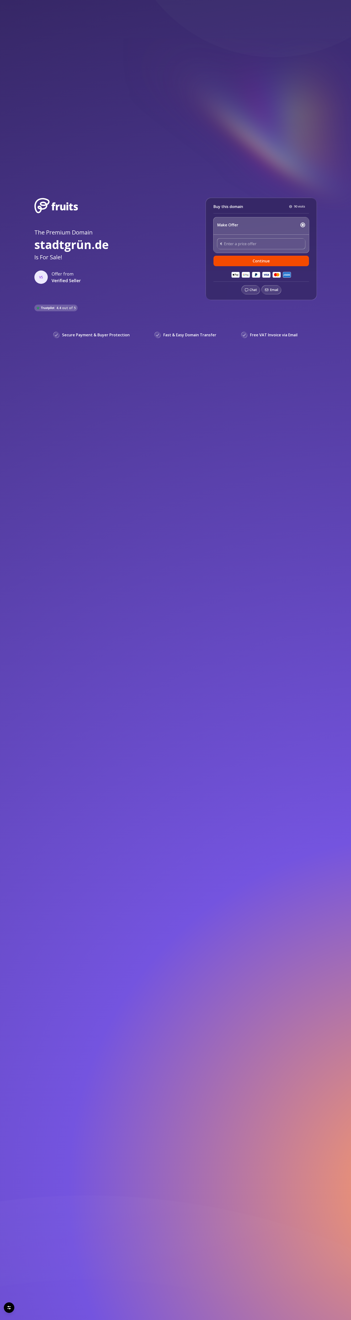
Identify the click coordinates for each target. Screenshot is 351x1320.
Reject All (21, 1305)
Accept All (46, 1305)
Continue (261, 261)
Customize (94, 1305)
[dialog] (58, 1291)
